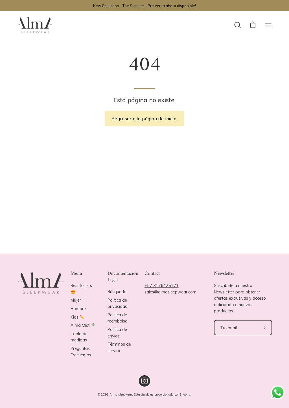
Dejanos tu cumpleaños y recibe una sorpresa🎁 (186, 239)
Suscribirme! (187, 278)
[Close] (222, 113)
